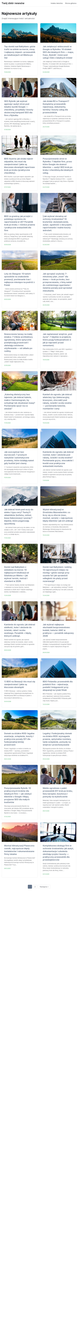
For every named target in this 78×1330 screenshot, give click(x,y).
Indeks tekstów (57, 3)
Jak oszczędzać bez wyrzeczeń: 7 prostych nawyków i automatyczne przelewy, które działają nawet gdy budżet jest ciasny (19, 458)
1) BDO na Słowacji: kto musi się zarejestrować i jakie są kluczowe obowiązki (19, 684)
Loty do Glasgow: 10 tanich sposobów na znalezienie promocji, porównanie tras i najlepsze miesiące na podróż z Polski (19, 279)
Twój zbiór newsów (13, 3)
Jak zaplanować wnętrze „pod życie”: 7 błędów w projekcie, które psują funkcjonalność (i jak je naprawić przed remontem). (57, 340)
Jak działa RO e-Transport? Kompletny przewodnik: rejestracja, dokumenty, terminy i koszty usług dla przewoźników (56, 107)
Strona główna (70, 3)
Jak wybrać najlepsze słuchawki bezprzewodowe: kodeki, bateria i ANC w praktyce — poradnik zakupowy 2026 (58, 630)
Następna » (44, 887)
